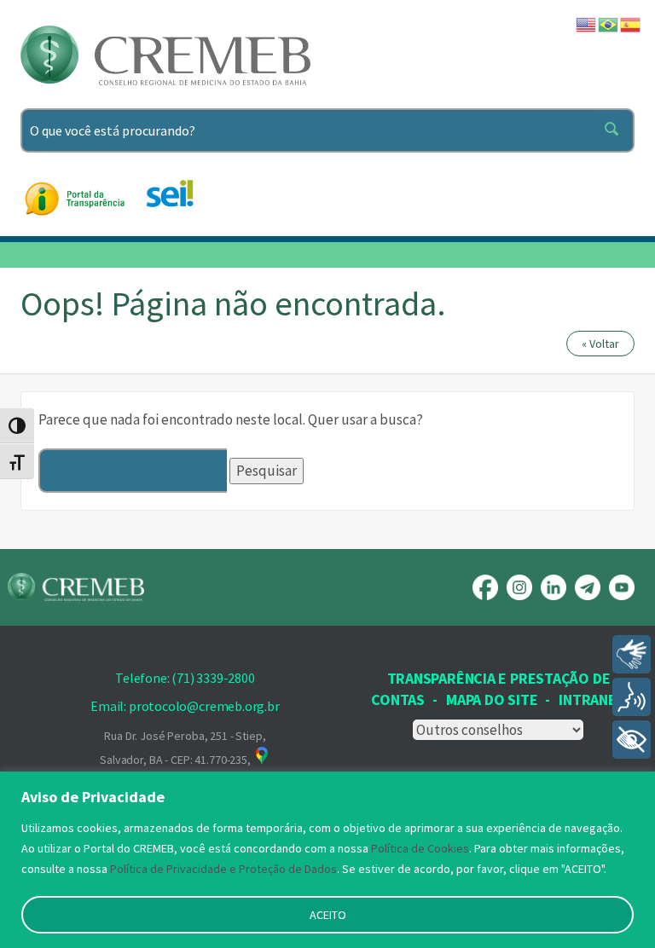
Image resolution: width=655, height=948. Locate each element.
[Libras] (631, 654)
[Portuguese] (609, 23)
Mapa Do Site (491, 699)
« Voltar (600, 343)
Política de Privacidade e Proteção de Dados (223, 868)
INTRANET (592, 699)
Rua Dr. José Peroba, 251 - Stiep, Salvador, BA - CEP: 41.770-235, (182, 747)
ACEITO (328, 914)
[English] (587, 23)
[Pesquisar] (615, 130)
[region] (327, 860)
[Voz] (631, 697)
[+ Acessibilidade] (631, 739)
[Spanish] (631, 23)
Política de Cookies (420, 848)
